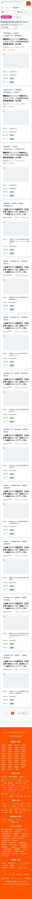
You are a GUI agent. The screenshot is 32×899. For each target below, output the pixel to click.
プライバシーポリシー (17, 878)
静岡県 (16, 751)
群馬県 (23, 747)
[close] (10, 17)
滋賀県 (10, 754)
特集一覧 (18, 874)
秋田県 (10, 765)
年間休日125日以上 (6, 851)
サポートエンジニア (17, 779)
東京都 (3, 745)
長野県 (10, 762)
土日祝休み (18, 831)
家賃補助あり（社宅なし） (8, 867)
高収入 (25, 849)
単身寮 (6, 865)
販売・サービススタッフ (8, 781)
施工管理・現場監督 (17, 838)
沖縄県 (16, 769)
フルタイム (4, 822)
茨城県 (23, 749)
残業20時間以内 (5, 834)
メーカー (22, 808)
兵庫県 (10, 751)
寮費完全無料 (7, 849)
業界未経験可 (23, 842)
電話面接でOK (5, 853)
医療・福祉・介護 (20, 783)
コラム (5, 874)
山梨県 (16, 758)
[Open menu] (28, 3)
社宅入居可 (25, 834)
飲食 (22, 803)
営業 (2, 785)
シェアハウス (21, 865)
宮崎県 (16, 760)
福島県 (16, 754)
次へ (24, 713)
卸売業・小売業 (8, 812)
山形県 (3, 760)
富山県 (10, 758)
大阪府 (10, 747)
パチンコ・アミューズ (7, 792)
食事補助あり (5, 847)
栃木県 (24, 745)
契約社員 (10, 820)
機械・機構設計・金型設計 (16, 776)
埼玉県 (3, 747)
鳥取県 (10, 767)
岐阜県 (3, 767)
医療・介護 (18, 812)
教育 (15, 810)
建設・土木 (7, 806)
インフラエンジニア (22, 785)
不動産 (28, 803)
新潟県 (3, 756)
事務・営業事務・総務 (10, 789)
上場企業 (14, 840)
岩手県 (3, 758)
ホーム (2, 7)
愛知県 (10, 745)
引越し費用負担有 (6, 836)
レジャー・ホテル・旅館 (11, 808)
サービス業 (15, 803)
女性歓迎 (22, 853)
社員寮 (3, 863)
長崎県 (16, 756)
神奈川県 (17, 745)
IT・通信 (20, 806)
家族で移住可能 (19, 851)
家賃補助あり (24, 847)
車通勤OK (16, 834)
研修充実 (14, 853)
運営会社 (26, 874)
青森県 (3, 765)
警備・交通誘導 (8, 787)
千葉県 (3, 749)
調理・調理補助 (8, 783)
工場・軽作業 (10, 785)
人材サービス (5, 803)
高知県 (23, 767)
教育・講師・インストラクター (10, 794)
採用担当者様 (5, 878)
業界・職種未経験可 (7, 829)
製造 (14, 806)
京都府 (23, 756)
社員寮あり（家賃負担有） (8, 842)
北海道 (16, 747)
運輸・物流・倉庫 (6, 810)
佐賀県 (23, 762)
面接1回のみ (25, 836)
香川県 (16, 762)
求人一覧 (8, 7)
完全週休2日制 (5, 840)
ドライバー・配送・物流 (22, 787)
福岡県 (16, 749)
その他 (21, 789)
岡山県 (10, 760)
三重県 (23, 751)
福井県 (10, 756)
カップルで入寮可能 (24, 863)
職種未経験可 (24, 845)
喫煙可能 (3, 845)
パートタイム (19, 820)
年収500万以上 (13, 845)
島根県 (10, 769)
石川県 (3, 751)
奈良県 (23, 754)
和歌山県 (23, 765)
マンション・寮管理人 (7, 796)
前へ (8, 713)
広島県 (3, 754)
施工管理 (3, 776)
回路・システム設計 (23, 781)
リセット (18, 17)
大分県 (3, 762)
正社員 (3, 820)
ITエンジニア (5, 779)
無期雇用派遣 (14, 822)
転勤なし (16, 836)
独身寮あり (15, 847)
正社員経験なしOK (6, 831)
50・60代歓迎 (5, 856)
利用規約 (28, 878)
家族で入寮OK (23, 867)
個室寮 (12, 865)
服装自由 (6, 838)
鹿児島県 (23, 760)
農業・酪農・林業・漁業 (23, 796)
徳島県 (3, 769)
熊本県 (23, 758)
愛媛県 (16, 767)
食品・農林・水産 (25, 810)
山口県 (16, 765)
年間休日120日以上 (20, 829)
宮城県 (10, 749)
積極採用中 (17, 849)
